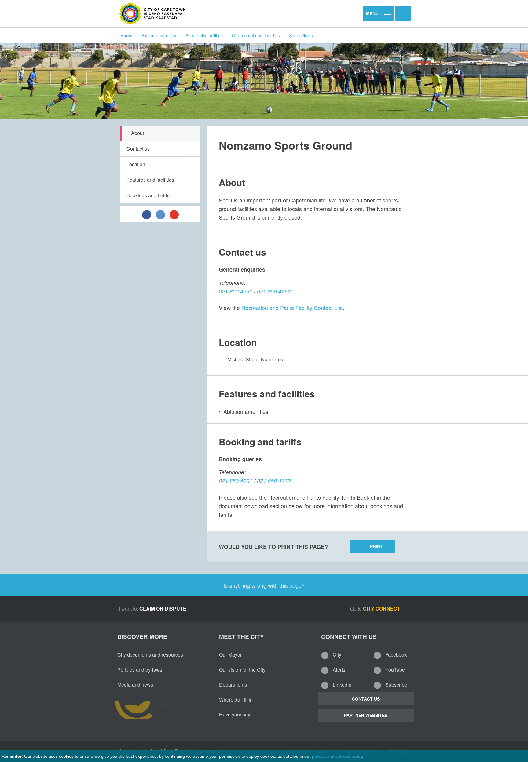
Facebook (395, 654)
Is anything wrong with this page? (264, 585)
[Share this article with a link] (174, 214)
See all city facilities (204, 35)
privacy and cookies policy (337, 756)
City (336, 654)
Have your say (234, 714)
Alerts (338, 669)
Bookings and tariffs (148, 195)
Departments (233, 684)
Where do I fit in (236, 699)
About (137, 133)
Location (136, 164)
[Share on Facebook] (146, 214)
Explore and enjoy (158, 35)
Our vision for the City (242, 669)
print (376, 546)
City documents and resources (150, 654)
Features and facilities (150, 179)
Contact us (138, 148)
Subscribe (395, 684)
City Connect (382, 608)
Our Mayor (230, 654)
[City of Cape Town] (152, 13)
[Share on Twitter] (160, 214)
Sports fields (301, 35)
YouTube (394, 669)
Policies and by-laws (139, 669)
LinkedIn (341, 684)
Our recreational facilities (256, 35)
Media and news (135, 684)
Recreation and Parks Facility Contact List (292, 308)
